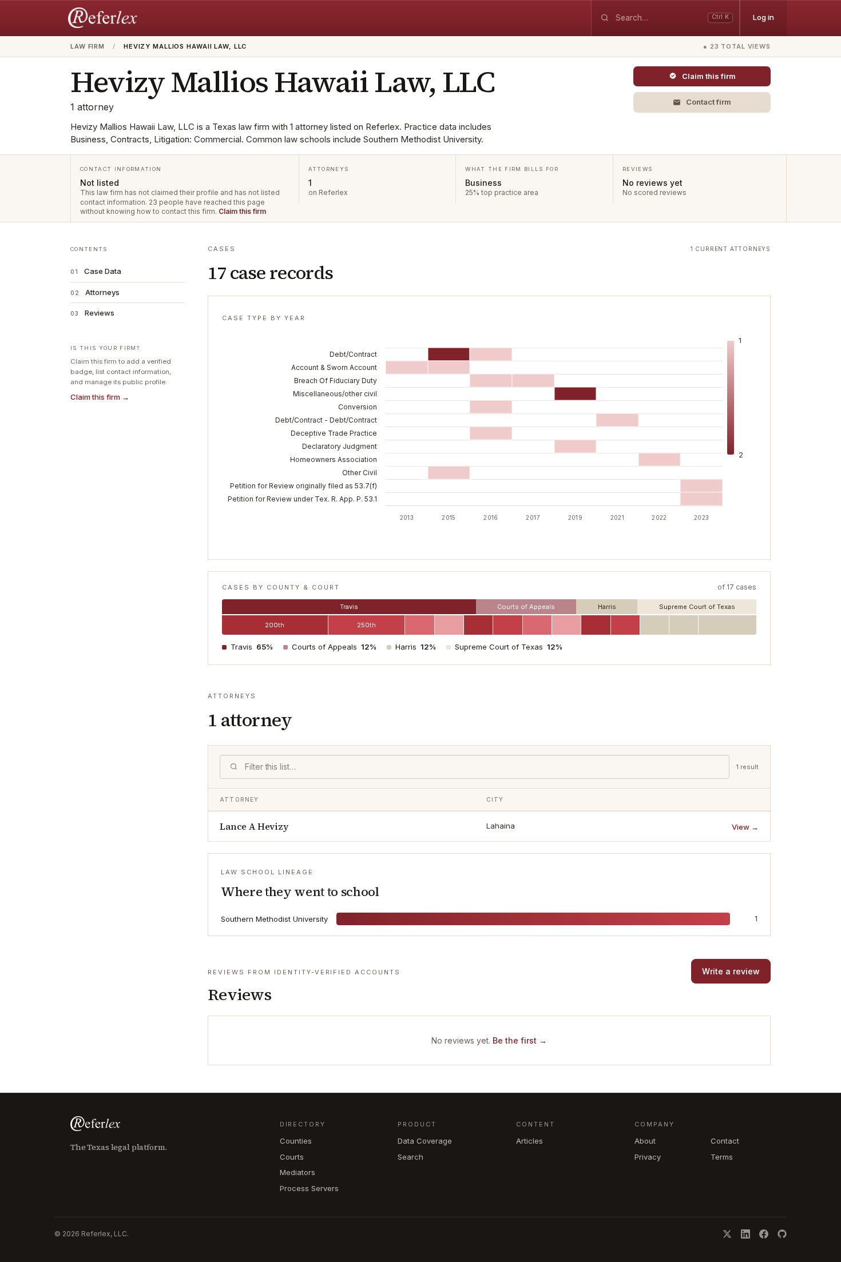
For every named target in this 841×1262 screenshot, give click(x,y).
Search (410, 1156)
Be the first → (520, 1040)
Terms (722, 1156)
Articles (529, 1140)
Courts (292, 1156)
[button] (702, 102)
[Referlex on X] (727, 1234)
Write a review (731, 971)
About (645, 1140)
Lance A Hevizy (254, 826)
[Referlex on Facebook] (763, 1234)
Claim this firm (242, 211)
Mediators (297, 1172)
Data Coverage (425, 1140)
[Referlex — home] (104, 17)
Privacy (647, 1156)
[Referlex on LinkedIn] (745, 1234)
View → (745, 826)
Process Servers (309, 1188)
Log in (763, 17)
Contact (725, 1140)
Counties (296, 1140)
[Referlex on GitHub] (782, 1234)
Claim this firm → (99, 396)
